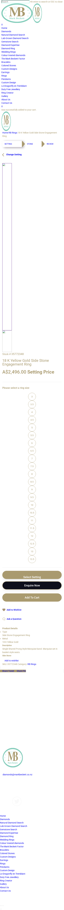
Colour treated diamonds (12, 843)
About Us (7, 791)
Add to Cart (32, 597)
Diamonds (7, 781)
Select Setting (32, 577)
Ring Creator (6, 880)
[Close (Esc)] (0, 905)
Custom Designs (10, 785)
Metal (5, 638)
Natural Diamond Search (12, 822)
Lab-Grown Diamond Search (13, 826)
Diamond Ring (7, 836)
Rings (2, 863)
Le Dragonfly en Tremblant (12, 874)
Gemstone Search (8, 829)
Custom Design (7, 870)
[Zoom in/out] (3, 905)
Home (5, 132)
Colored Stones (7, 853)
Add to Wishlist (14, 610)
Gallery (6, 788)
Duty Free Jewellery (9, 877)
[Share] (1, 905)
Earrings (4, 860)
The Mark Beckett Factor (12, 846)
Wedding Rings (7, 839)
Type (4, 632)
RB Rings (13, 132)
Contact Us (8, 795)
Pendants (4, 867)
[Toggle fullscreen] (2, 905)
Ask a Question (14, 619)
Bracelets (4, 850)
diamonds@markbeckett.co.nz (17, 774)
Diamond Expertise (9, 833)
